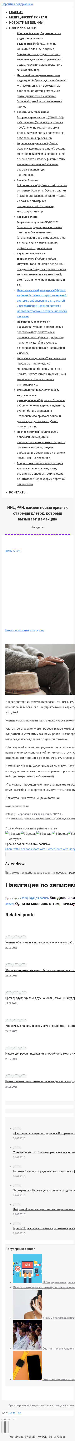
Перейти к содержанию (17, 4)
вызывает (17, 818)
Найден (64, 818)
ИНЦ (38, 818)
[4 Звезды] (60, 833)
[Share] (6, 1419)
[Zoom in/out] (14, 1419)
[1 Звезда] (13, 833)
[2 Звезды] (28, 833)
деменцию (29, 818)
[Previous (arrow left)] (3, 1427)
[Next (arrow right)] (6, 1427)
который (54, 818)
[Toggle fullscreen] (10, 1419)
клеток (45, 818)
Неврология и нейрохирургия (24, 630)
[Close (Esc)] (3, 1419)
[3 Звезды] (44, 833)
